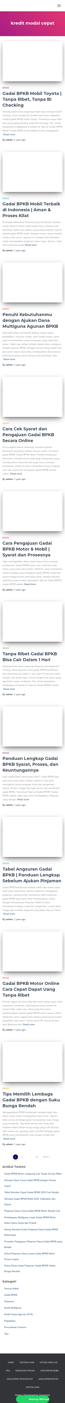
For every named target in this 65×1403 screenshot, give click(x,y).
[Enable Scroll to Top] (58, 1396)
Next (45, 1157)
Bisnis (5, 88)
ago (20, 139)
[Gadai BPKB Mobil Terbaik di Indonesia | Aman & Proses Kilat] (32, 172)
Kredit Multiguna (12, 1307)
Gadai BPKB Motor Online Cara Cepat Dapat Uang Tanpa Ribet (30, 989)
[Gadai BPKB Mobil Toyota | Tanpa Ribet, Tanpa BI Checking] (32, 61)
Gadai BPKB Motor (48, 1379)
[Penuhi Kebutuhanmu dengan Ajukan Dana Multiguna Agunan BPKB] (32, 282)
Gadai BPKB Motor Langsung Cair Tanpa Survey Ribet (33, 1173)
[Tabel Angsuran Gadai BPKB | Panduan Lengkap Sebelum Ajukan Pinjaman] (32, 837)
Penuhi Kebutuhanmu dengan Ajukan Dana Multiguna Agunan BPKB (30, 320)
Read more (9, 134)
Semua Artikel (11, 1288)
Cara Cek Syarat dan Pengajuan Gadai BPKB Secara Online (28, 434)
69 (37, 1157)
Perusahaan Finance (15, 1327)
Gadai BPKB (10, 1295)
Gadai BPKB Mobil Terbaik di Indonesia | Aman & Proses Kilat (31, 209)
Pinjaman (9, 1301)
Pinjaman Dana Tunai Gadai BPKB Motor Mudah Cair (32, 1211)
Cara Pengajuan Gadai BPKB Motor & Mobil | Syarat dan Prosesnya (27, 549)
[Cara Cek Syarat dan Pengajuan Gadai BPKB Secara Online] (32, 397)
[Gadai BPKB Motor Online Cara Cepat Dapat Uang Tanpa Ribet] (32, 951)
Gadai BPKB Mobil (49, 1371)
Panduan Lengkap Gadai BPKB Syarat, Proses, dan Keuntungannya (30, 764)
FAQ (8, 1371)
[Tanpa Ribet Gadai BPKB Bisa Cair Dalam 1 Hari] (32, 622)
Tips (6, 1333)
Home (11, 1362)
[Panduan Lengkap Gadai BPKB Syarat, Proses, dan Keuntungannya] (32, 726)
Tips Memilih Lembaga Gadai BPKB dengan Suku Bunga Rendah (31, 1100)
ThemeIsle (44, 1395)
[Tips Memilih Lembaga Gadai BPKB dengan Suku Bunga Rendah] (32, 1062)
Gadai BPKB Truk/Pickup (20, 1379)
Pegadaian (10, 1320)
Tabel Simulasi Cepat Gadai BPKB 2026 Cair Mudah (31, 1192)
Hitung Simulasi (48, 1362)
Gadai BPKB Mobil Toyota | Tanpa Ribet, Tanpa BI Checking (32, 99)
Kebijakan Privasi (25, 1371)
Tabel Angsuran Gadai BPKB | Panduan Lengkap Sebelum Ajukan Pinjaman (31, 875)
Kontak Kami (32, 1387)
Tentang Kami (27, 1362)
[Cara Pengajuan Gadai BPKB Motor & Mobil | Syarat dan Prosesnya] (32, 511)
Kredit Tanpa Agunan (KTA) (18, 1314)
